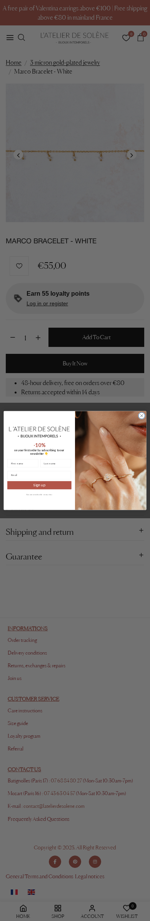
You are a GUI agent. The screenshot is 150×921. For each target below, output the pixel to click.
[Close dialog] (141, 415)
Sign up (39, 485)
